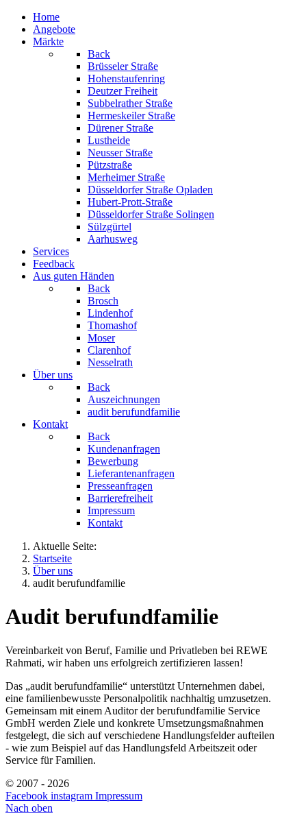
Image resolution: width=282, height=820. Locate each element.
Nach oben (29, 808)
